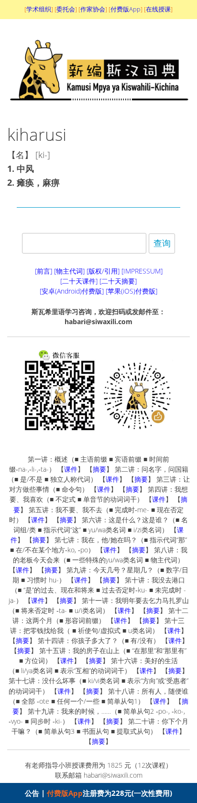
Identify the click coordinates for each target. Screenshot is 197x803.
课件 (70, 469)
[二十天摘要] (118, 280)
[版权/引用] (103, 270)
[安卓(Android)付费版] (72, 291)
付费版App (65, 793)
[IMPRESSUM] (142, 270)
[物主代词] (69, 270)
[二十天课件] (79, 280)
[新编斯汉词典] (99, 107)
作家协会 (92, 9)
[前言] (43, 270)
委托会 (65, 9)
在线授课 (158, 9)
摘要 (99, 469)
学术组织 (38, 9)
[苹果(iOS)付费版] (131, 291)
